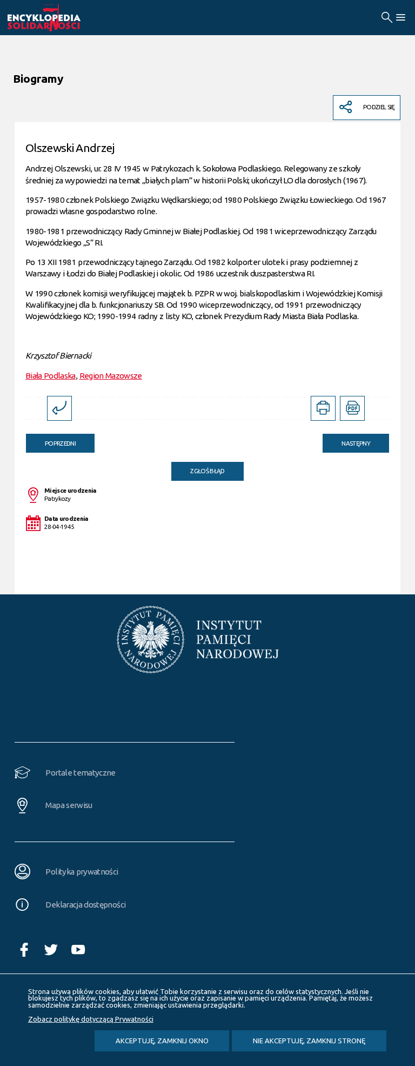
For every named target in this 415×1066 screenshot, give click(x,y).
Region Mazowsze (110, 375)
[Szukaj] (386, 17)
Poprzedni (51, 440)
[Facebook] (28, 950)
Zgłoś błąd (207, 470)
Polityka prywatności (81, 871)
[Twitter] (55, 950)
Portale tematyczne (80, 772)
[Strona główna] (56, 17)
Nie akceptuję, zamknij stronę (309, 1040)
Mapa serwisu (68, 805)
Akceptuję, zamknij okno (162, 1040)
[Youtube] (82, 950)
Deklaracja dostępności (85, 904)
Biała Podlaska (50, 375)
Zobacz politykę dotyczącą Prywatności (90, 1019)
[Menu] (400, 17)
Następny (346, 440)
